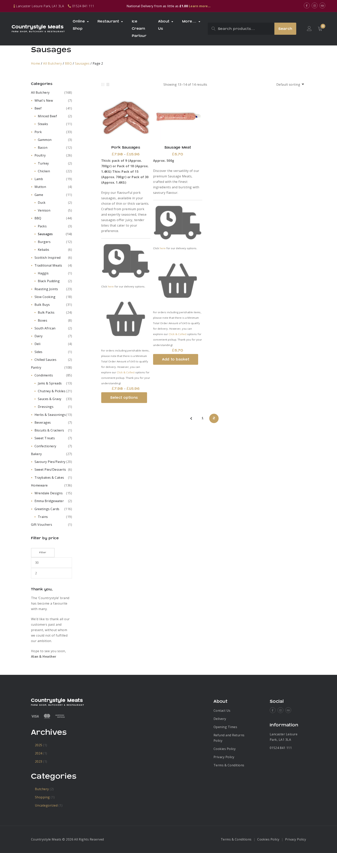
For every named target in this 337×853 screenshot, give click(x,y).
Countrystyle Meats (38, 26)
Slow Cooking (45, 297)
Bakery (36, 454)
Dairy (39, 336)
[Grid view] (102, 84)
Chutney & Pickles (51, 391)
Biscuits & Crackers (49, 430)
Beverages (43, 422)
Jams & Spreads (50, 383)
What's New (44, 100)
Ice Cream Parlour (139, 29)
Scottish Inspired (48, 257)
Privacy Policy (224, 757)
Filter (42, 552)
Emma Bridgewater (49, 501)
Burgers (44, 242)
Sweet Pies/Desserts (50, 469)
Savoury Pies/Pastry (50, 462)
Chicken (44, 171)
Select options (125, 117)
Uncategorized (46, 805)
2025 (38, 745)
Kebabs (43, 249)
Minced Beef (47, 116)
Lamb (39, 179)
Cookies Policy (225, 749)
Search (285, 29)
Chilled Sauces (46, 360)
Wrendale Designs (49, 493)
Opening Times (225, 727)
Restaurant (108, 21)
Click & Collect (126, 372)
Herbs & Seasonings (50, 415)
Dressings (45, 407)
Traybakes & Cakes (49, 477)
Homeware (39, 485)
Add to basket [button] (177, 117)
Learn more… (199, 6)
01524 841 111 (281, 748)
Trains (43, 517)
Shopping (42, 797)
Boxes (42, 320)
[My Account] (309, 29)
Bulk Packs (46, 312)
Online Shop (79, 25)
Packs (42, 226)
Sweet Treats (45, 438)
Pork (38, 132)
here (111, 286)
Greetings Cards (47, 509)
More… (189, 21)
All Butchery (52, 63)
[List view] (107, 84)
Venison (44, 210)
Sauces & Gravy (49, 399)
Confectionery (45, 446)
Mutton (40, 187)
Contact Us (222, 710)
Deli (38, 344)
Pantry (36, 367)
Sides (39, 352)
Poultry (40, 155)
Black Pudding (49, 281)
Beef (38, 108)
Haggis (43, 273)
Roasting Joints (46, 289)
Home (35, 63)
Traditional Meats (48, 265)
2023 (38, 761)
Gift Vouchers (41, 524)
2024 (38, 753)
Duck (42, 202)
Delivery (220, 719)
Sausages (82, 63)
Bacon (42, 147)
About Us (163, 25)
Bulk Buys (42, 304)
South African (45, 328)
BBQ (68, 63)
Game (39, 195)
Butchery (42, 789)
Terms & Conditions (229, 765)
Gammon (45, 140)
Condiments (44, 375)
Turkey (43, 163)
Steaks (43, 124)
